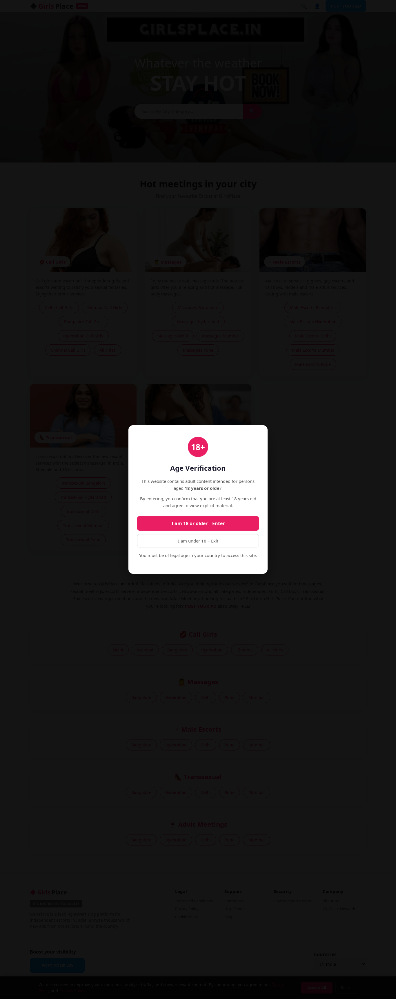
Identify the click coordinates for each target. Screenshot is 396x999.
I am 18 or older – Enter (198, 523)
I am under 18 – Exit (198, 541)
